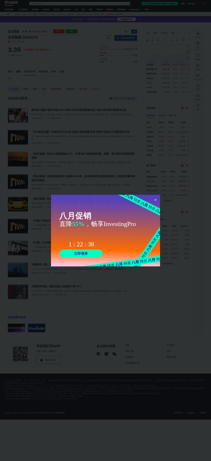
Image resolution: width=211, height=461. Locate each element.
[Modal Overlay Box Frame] (105, 230)
